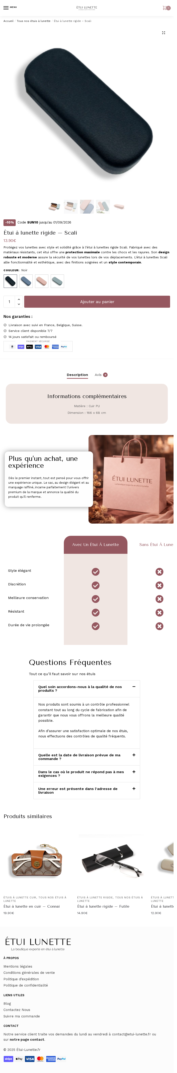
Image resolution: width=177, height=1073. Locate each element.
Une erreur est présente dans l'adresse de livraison (78, 791)
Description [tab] (77, 375)
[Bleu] (26, 281)
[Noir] (10, 281)
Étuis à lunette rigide (95, 897)
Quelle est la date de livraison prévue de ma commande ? (79, 757)
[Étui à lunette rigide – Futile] (110, 859)
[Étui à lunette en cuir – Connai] (36, 859)
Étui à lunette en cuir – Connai (31, 906)
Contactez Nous (16, 1010)
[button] (163, 32)
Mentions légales (17, 966)
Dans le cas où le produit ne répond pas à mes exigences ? (81, 774)
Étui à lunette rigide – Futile (103, 906)
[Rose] (42, 281)
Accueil (8, 21)
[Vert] (57, 281)
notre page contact (27, 1039)
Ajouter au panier (97, 301)
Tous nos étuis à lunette (33, 21)
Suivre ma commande (21, 1016)
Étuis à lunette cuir (19, 897)
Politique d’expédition (21, 979)
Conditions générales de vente (29, 973)
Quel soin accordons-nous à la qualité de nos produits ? (80, 689)
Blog (7, 1003)
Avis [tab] (98, 375)
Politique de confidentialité (25, 985)
